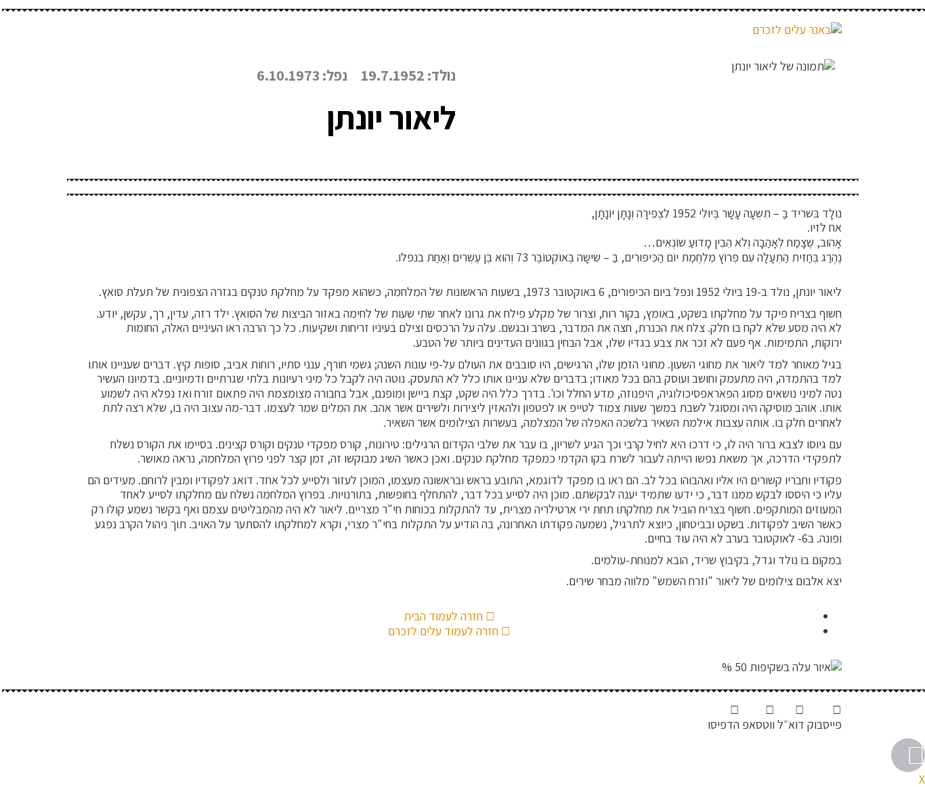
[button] (824, 716)
